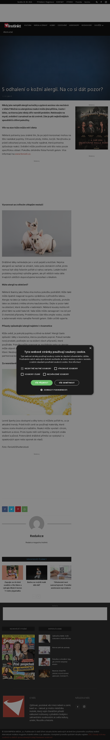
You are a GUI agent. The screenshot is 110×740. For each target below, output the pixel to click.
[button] (55, 389)
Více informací (75, 362)
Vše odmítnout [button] (67, 382)
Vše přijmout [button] (41, 382)
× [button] (90, 348)
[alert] (55, 370)
